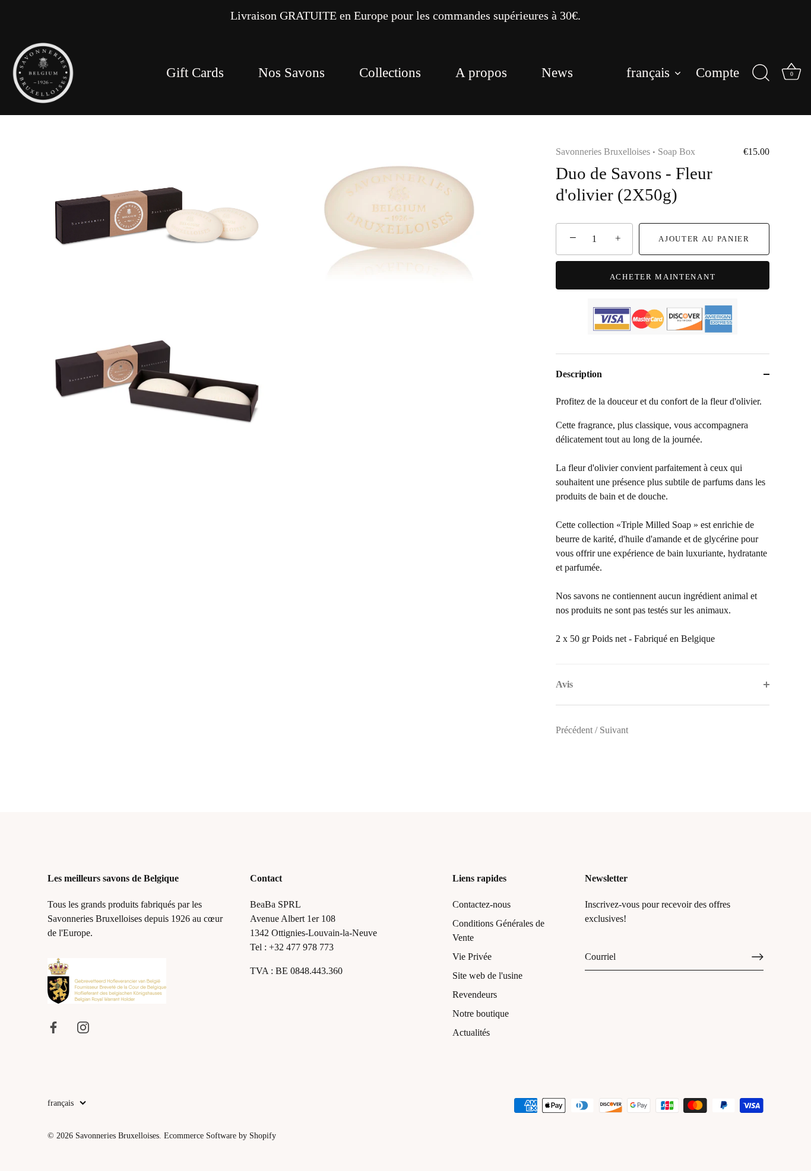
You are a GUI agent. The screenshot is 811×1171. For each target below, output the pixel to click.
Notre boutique (480, 1013)
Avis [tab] (564, 684)
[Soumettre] (758, 957)
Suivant (614, 730)
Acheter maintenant (662, 276)
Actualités (471, 1032)
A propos (481, 72)
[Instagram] (83, 1027)
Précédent (575, 730)
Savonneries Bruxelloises (603, 152)
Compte (717, 73)
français (648, 72)
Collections (390, 72)
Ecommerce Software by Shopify (220, 1135)
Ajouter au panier (704, 238)
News (557, 72)
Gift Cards (195, 72)
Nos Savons (291, 72)
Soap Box (676, 152)
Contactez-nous (481, 904)
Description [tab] (579, 374)
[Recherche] (760, 73)
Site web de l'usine (487, 975)
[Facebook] (53, 1027)
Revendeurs (474, 994)
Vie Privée (472, 957)
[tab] (662, 529)
